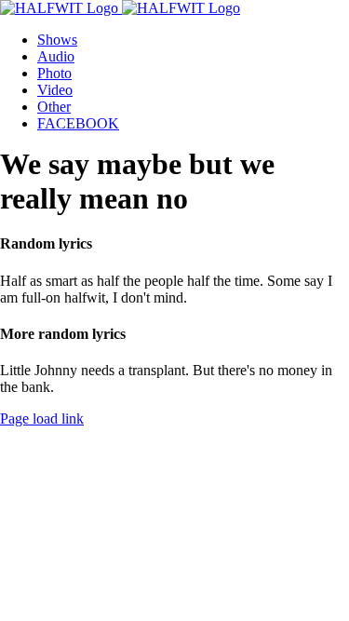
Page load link (42, 418)
